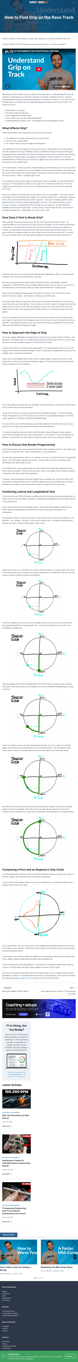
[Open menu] (74, 2)
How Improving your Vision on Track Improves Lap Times (58, 991)
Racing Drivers (6, 1298)
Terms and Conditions (9, 1346)
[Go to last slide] (3, 1257)
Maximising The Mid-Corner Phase (57, 1267)
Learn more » (29, 1358)
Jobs (4, 1296)
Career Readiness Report (10, 1315)
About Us (5, 1328)
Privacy (4, 1344)
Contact (4, 1331)
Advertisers (6, 1341)
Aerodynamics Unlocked (10, 1313)
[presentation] (16, 1098)
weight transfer (26, 978)
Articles (4, 1291)
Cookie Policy (6, 1348)
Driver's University (39, 13)
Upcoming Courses (8, 1311)
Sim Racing (5, 1300)
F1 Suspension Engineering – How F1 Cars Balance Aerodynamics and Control (14, 1211)
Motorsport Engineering (11, 1112)
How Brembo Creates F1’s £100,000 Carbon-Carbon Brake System (16, 1163)
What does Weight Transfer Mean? (15, 989)
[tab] (35, 1278)
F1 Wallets (5, 1326)
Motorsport (6, 1293)
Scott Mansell (34, 22)
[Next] (74, 1257)
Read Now (7, 1126)
